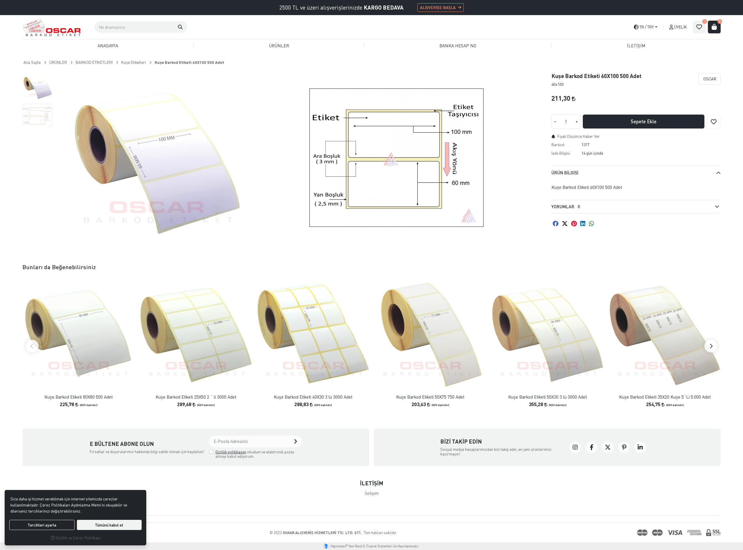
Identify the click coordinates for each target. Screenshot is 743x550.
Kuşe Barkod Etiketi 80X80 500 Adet (78, 397)
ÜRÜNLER (279, 45)
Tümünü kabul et (109, 524)
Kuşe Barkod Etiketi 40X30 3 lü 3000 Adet (313, 397)
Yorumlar (565, 206)
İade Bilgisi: (561, 153)
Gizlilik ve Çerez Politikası (77, 537)
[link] (575, 447)
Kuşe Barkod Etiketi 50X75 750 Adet (430, 397)
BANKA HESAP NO (457, 45)
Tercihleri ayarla (42, 524)
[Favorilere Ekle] (714, 122)
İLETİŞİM (636, 45)
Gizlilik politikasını (230, 451)
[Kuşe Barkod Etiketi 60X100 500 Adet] (156, 158)
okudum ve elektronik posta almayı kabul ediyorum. (254, 454)
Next (710, 346)
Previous (32, 346)
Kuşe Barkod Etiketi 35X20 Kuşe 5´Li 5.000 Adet (665, 397)
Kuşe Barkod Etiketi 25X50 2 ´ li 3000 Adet (196, 397)
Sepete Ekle (644, 121)
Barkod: (558, 144)
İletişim (372, 493)
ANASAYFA (108, 45)
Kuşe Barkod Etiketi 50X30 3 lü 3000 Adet (547, 397)
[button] (180, 27)
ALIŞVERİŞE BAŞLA (438, 7)
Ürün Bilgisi (564, 172)
